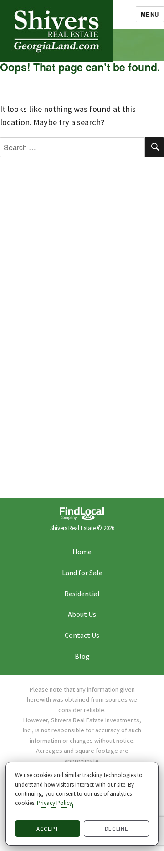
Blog (82, 656)
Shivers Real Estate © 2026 (82, 528)
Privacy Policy (54, 803)
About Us (82, 614)
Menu (150, 14)
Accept (47, 829)
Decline (116, 829)
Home (82, 551)
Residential (82, 593)
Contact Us (82, 635)
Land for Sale (82, 572)
